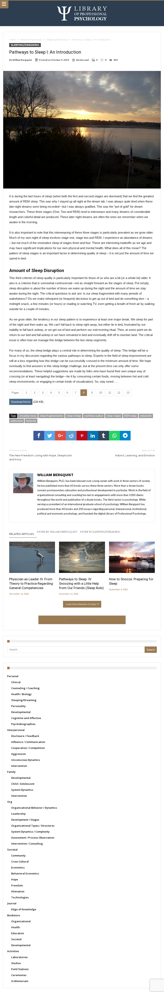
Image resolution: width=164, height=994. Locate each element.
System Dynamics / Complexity (30, 831)
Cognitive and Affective (26, 718)
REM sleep (130, 415)
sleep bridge (74, 415)
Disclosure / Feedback (25, 736)
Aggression (18, 754)
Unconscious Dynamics (25, 760)
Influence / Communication (28, 742)
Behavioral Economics (25, 873)
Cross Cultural (20, 861)
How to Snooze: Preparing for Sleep (131, 581)
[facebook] (38, 435)
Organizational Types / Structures (32, 825)
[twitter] (49, 435)
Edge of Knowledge (23, 909)
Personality (18, 706)
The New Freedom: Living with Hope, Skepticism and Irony (40, 455)
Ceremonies (18, 975)
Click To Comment (82, 619)
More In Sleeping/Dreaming (100, 531)
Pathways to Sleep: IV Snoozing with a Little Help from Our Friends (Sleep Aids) (81, 583)
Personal (12, 676)
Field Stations (20, 969)
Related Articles (21, 533)
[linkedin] (92, 435)
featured (31, 420)
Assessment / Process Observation (32, 837)
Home (12, 39)
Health (15, 927)
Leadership (18, 813)
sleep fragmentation (51, 415)
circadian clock (27, 415)
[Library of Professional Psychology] (82, 4)
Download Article (20, 401)
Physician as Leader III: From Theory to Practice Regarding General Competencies (31, 583)
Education (17, 933)
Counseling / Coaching (25, 688)
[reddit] (71, 435)
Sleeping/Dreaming (56, 39)
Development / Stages (25, 819)
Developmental (21, 712)
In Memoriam (19, 981)
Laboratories (19, 957)
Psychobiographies (23, 724)
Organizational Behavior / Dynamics (34, 807)
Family (11, 772)
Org (9, 801)
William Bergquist (22, 59)
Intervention (19, 766)
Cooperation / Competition (28, 748)
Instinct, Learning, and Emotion (135, 453)
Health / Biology (21, 694)
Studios (16, 963)
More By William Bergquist (57, 531)
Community (18, 855)
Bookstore (13, 915)
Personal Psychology (31, 39)
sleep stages (114, 415)
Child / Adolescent (22, 784)
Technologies (20, 897)
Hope (14, 879)
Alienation (17, 891)
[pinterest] (82, 435)
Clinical (16, 682)
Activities (13, 951)
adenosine (17, 420)
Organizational (21, 921)
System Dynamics (22, 790)
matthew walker (93, 415)
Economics (18, 867)
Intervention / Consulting (27, 843)
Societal (12, 849)
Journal (11, 903)
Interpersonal (16, 730)
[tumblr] (103, 435)
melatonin (146, 415)
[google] (60, 435)
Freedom (17, 885)
